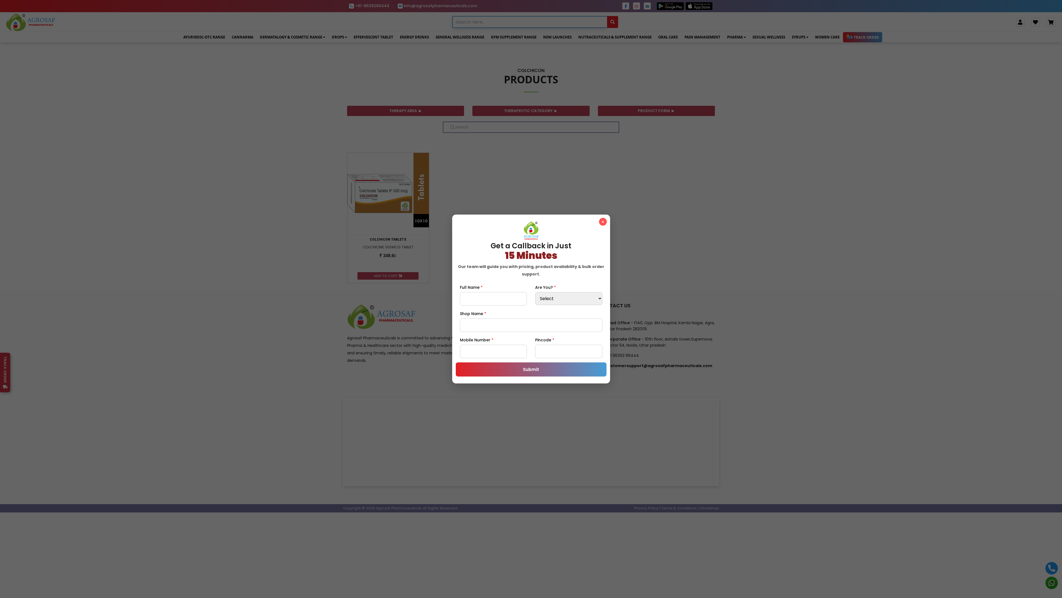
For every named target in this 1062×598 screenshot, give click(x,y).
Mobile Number (476, 340)
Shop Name (473, 313)
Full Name (471, 287)
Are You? (545, 287)
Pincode (544, 340)
